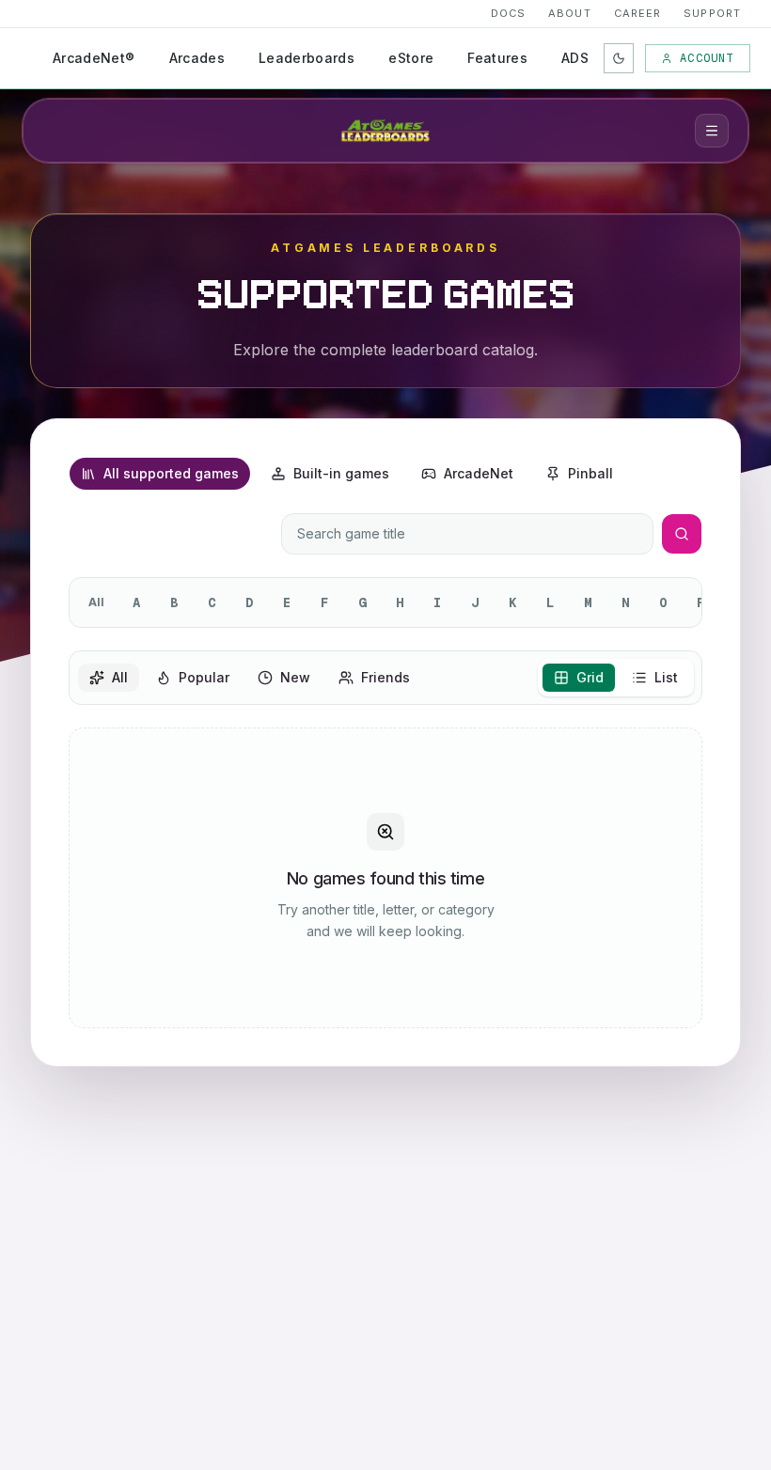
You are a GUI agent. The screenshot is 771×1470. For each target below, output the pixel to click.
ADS (575, 58)
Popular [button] (204, 677)
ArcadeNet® (94, 58)
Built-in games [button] (341, 473)
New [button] (295, 677)
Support (712, 13)
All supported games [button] (171, 473)
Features (497, 58)
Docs (508, 13)
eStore (410, 58)
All (96, 602)
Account (706, 58)
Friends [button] (385, 677)
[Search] (681, 534)
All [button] (120, 677)
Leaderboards (306, 58)
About (569, 13)
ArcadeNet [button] (478, 473)
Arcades (197, 58)
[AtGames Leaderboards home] (385, 130)
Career (638, 13)
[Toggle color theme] (619, 58)
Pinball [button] (590, 473)
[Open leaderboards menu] (712, 131)
